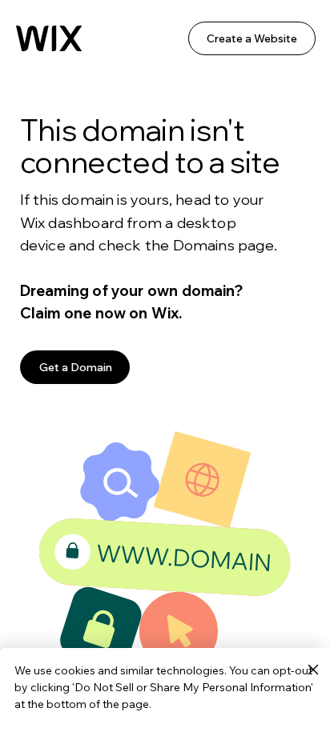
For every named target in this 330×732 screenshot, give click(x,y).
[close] (313, 670)
